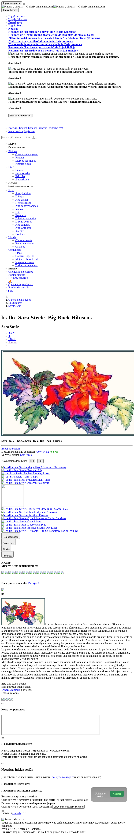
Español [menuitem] (32, 127)
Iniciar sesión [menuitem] (15, 131)
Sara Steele (26, 454)
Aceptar (117, 794)
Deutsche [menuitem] (53, 127)
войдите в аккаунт (63, 777)
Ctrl (32, 461)
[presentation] (70, 345)
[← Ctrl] (25, 482)
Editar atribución (10, 448)
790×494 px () (47, 451)
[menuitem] (61, 127)
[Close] (35, 138)
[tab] (11, 333)
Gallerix (16, 813)
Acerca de (23, 828)
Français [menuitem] (42, 127)
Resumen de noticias (20, 115)
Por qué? (33, 583)
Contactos (34, 828)
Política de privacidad (53, 831)
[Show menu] (24, 4)
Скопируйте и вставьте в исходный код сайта (28, 799)
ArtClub (20, 184)
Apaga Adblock (11, 689)
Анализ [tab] (12, 342)
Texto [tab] (12, 339)
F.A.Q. (13, 828)
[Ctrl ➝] (34, 508)
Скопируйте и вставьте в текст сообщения (26, 806)
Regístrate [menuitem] (29, 131)
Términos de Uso (31, 831)
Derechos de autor (75, 831)
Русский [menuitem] (13, 127)
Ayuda (5, 828)
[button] (17, 16)
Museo (16, 145)
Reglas (17, 831)
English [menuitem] (23, 127)
